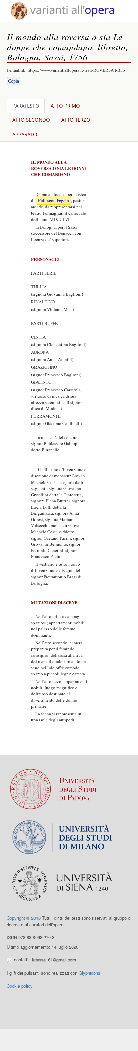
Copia (13, 81)
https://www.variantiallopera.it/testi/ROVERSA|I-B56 (76, 70)
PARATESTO (25, 105)
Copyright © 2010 (24, 918)
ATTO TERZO (75, 119)
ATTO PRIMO (65, 105)
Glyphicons (89, 973)
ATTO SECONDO (31, 119)
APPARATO (24, 134)
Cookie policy (20, 986)
